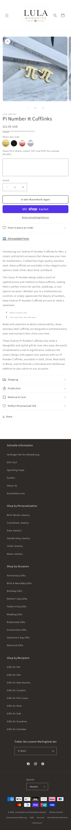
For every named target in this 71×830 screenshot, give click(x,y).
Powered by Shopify (37, 812)
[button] (7, 15)
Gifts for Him (14, 674)
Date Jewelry (14, 530)
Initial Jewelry (15, 545)
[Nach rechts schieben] (43, 108)
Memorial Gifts (15, 645)
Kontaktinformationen (57, 817)
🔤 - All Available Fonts (16, 238)
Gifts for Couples (16, 690)
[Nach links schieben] (28, 108)
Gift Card (12, 462)
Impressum (37, 823)
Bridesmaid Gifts (16, 622)
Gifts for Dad (14, 713)
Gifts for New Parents (19, 682)
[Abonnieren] (53, 751)
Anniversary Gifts (16, 575)
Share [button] (9, 416)
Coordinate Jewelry (18, 522)
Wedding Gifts (14, 614)
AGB (32, 817)
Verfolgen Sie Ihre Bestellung (23, 454)
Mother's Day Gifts (17, 598)
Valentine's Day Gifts (18, 637)
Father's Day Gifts (17, 606)
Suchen (11, 477)
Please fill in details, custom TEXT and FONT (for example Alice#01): (31, 153)
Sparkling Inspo (15, 470)
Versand (6, 131)
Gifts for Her (14, 666)
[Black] (14, 143)
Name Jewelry (15, 553)
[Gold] (6, 143)
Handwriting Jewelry (18, 538)
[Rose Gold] (22, 143)
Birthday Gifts (14, 591)
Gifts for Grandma (17, 721)
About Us (12, 485)
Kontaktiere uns (16, 493)
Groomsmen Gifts (17, 629)
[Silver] (30, 143)
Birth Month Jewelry (18, 515)
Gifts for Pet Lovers (17, 698)
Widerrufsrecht (56, 812)
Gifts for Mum (14, 705)
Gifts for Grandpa (16, 729)
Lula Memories (21, 812)
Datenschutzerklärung (16, 817)
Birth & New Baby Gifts (19, 583)
